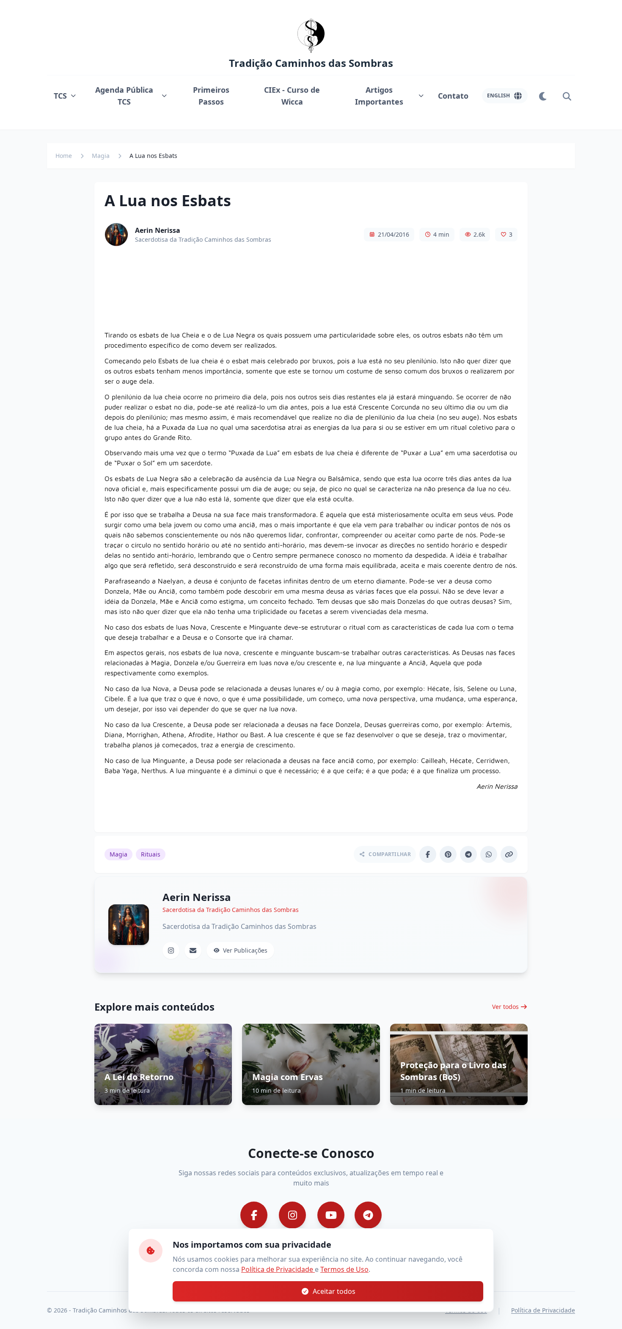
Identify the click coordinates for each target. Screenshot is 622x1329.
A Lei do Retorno (139, 1077)
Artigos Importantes (379, 96)
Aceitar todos (334, 1291)
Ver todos (505, 1007)
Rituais (150, 854)
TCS (60, 96)
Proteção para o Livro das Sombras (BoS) (453, 1071)
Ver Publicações (245, 950)
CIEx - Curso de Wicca (292, 96)
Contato (453, 96)
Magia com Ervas (287, 1077)
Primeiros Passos (211, 96)
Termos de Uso (344, 1269)
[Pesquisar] (566, 95)
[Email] (192, 950)
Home (63, 156)
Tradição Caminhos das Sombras (311, 63)
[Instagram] (170, 950)
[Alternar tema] (542, 95)
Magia (101, 156)
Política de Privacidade (278, 1269)
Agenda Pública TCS (124, 96)
